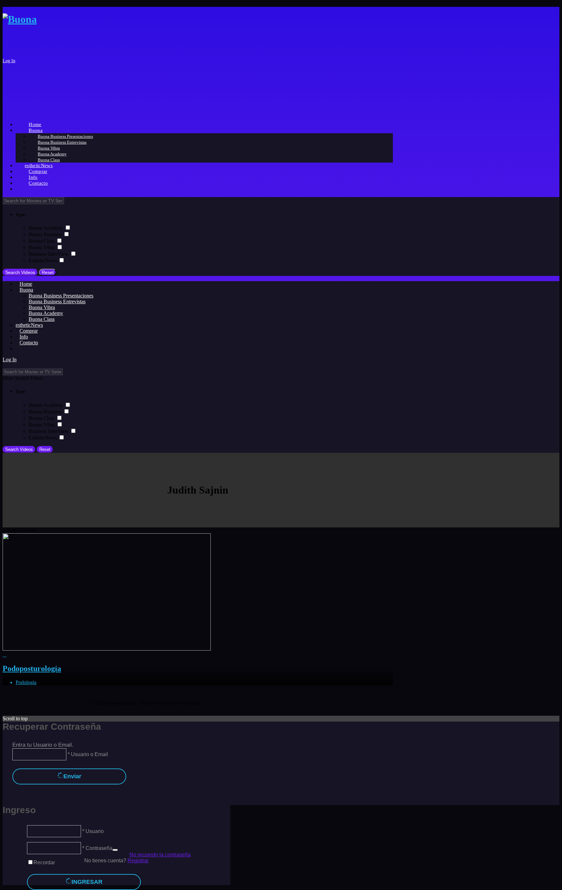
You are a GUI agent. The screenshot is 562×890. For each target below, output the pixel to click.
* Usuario (92, 831)
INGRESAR (87, 882)
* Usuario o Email (87, 754)
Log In (9, 60)
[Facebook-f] (292, 703)
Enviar (72, 776)
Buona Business (46, 234)
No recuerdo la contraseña (160, 854)
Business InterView (49, 254)
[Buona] (20, 19)
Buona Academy (46, 228)
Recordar (44, 862)
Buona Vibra (42, 247)
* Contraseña (97, 848)
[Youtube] (327, 703)
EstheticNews (43, 260)
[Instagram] (310, 703)
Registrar (138, 860)
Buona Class (42, 241)
